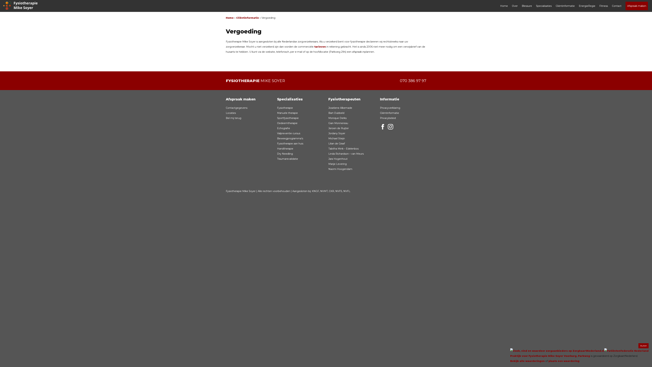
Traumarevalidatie (287, 158)
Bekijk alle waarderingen (527, 361)
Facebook (382, 126)
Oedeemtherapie (287, 123)
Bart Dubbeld (336, 113)
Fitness (603, 5)
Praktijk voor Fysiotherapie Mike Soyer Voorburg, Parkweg (550, 355)
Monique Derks (337, 118)
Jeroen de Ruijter (338, 128)
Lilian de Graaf (336, 143)
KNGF (315, 191)
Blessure (527, 5)
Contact (616, 5)
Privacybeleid (388, 118)
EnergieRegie (587, 5)
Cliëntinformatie (565, 5)
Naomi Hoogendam (340, 169)
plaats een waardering (563, 361)
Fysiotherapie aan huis (290, 143)
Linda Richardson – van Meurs (346, 153)
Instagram (390, 126)
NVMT (324, 191)
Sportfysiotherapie (288, 118)
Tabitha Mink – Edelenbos (343, 148)
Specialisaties (544, 5)
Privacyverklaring (390, 107)
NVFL (346, 191)
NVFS (338, 191)
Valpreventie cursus (288, 133)
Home (504, 5)
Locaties (231, 113)
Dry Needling (285, 153)
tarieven (320, 46)
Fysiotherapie (285, 107)
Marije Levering (337, 163)
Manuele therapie (287, 113)
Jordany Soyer (336, 133)
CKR (331, 191)
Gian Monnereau (338, 123)
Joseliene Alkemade (340, 107)
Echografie (283, 128)
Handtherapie (285, 148)
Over (515, 5)
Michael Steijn (336, 138)
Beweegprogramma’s (290, 138)
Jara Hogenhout (338, 158)
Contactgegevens (236, 107)
